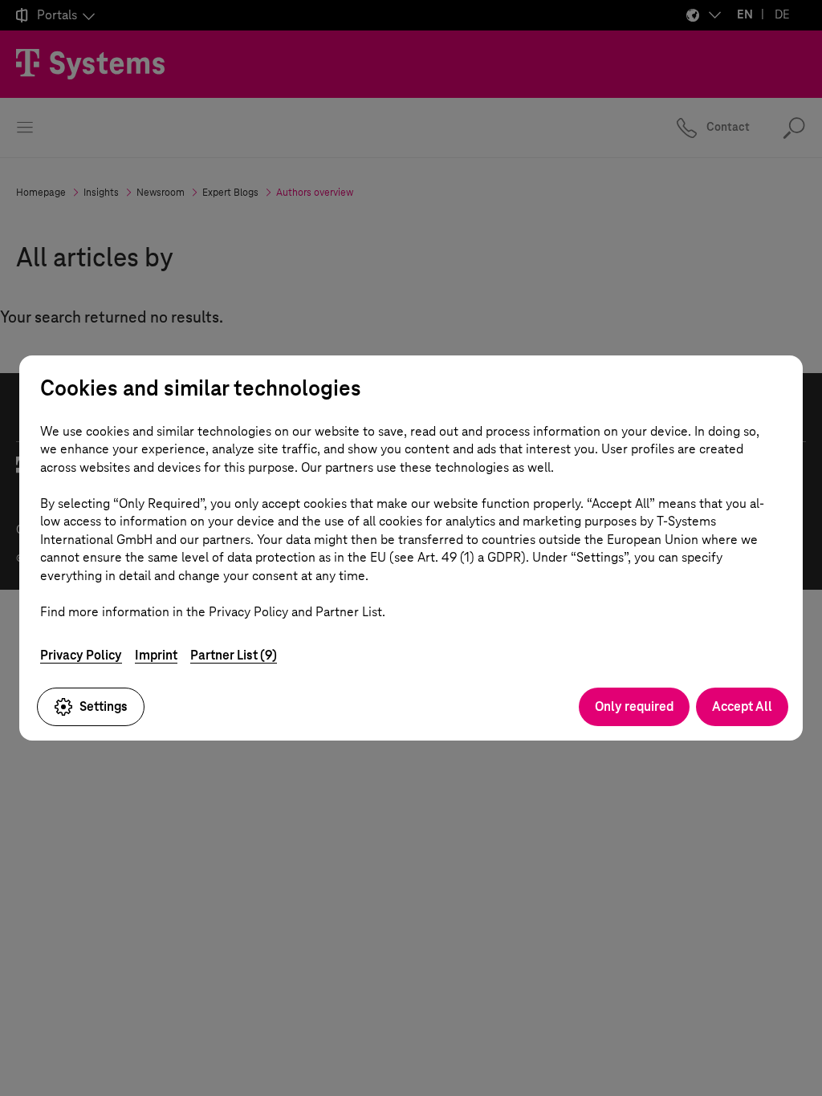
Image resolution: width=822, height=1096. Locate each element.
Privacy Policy (81, 655)
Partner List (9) (233, 655)
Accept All (742, 706)
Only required (634, 706)
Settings (103, 706)
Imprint (156, 655)
